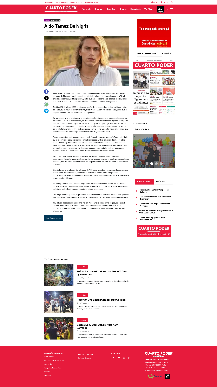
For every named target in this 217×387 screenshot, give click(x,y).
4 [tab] (161, 120)
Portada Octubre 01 (140, 123)
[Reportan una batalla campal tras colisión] (58, 302)
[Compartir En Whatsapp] (46, 106)
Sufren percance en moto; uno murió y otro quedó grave (156, 211)
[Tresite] (155, 376)
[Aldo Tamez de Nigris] (86, 61)
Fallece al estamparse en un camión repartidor (155, 198)
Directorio (47, 375)
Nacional (86, 9)
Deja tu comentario (53, 218)
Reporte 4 (134, 9)
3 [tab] (156, 120)
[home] (61, 9)
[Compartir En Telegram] (46, 112)
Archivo (47, 371)
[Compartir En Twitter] (46, 99)
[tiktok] (171, 2)
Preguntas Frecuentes (52, 368)
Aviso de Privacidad (85, 354)
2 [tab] (151, 120)
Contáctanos (49, 357)
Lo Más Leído (143, 181)
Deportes (111, 9)
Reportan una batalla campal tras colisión (101, 299)
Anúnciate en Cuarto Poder (54, 360)
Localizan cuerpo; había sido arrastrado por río (152, 218)
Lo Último (160, 181)
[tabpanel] (154, 92)
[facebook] (161, 2)
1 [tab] (147, 120)
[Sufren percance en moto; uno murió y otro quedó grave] (58, 275)
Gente (123, 9)
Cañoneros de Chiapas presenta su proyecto (155, 204)
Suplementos (55, 20)
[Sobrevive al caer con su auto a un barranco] (58, 328)
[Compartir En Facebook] (46, 93)
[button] (154, 87)
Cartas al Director (84, 358)
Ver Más (148, 9)
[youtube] (164, 2)
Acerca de (48, 364)
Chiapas (98, 9)
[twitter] (168, 2)
